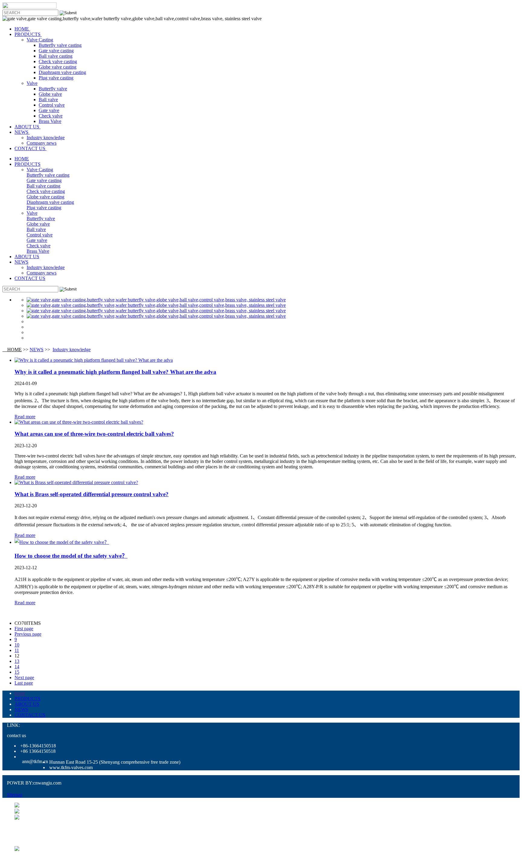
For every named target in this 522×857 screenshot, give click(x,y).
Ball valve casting (55, 56)
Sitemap (14, 794)
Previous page (27, 634)
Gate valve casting (56, 50)
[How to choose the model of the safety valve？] (61, 542)
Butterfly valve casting (60, 45)
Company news (41, 143)
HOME (22, 28)
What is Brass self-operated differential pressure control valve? (91, 494)
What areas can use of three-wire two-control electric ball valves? (94, 434)
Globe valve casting (57, 66)
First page (23, 628)
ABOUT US (27, 126)
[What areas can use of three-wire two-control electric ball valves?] (78, 422)
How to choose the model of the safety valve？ (70, 556)
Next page (24, 677)
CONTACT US (30, 148)
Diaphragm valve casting (62, 72)
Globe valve (50, 94)
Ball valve (48, 99)
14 (16, 666)
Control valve (52, 105)
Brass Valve (50, 121)
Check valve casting (58, 61)
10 (16, 644)
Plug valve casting (56, 77)
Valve (32, 83)
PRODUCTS (28, 34)
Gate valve (49, 110)
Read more (24, 416)
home (19, 693)
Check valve (51, 115)
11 (16, 650)
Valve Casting (40, 39)
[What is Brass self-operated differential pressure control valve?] (76, 482)
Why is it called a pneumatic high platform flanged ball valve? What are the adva (115, 372)
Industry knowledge (46, 137)
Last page (23, 682)
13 (16, 661)
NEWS (22, 132)
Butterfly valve (53, 88)
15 (16, 672)
